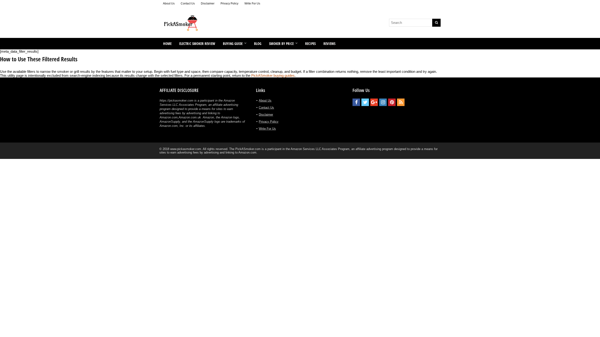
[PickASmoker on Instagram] (383, 102)
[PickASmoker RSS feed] (401, 102)
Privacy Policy (229, 3)
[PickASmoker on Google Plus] (374, 102)
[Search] (436, 23)
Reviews (329, 43)
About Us (169, 3)
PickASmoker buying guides (273, 75)
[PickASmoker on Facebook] (356, 102)
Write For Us (252, 3)
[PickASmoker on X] (365, 102)
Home (167, 43)
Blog (257, 43)
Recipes (310, 43)
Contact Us (188, 3)
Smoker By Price (281, 43)
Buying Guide (233, 43)
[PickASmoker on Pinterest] (392, 102)
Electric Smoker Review (197, 43)
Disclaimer (207, 3)
